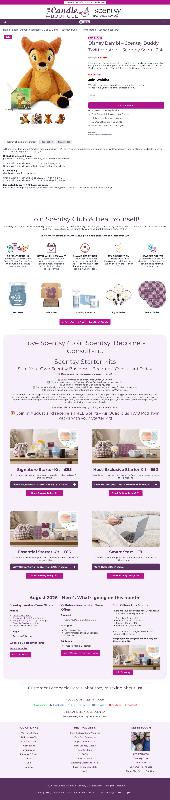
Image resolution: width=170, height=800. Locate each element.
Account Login (107, 792)
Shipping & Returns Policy (85, 762)
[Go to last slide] (7, 73)
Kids (29, 758)
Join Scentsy (122, 672)
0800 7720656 (141, 754)
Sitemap (93, 792)
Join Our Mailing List (141, 767)
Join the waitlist (126, 105)
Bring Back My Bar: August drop (30, 620)
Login (85, 771)
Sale (29, 762)
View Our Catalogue (85, 737)
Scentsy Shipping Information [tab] (21, 142)
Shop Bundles (20, 654)
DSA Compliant (125, 792)
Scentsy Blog (141, 758)
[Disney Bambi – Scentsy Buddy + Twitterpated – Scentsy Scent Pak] (42, 73)
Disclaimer (58, 792)
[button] (25, 118)
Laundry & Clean (29, 754)
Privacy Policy (44, 792)
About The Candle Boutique (141, 771)
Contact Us (141, 762)
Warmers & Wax (29, 733)
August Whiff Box (22, 615)
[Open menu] (164, 22)
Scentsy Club (85, 750)
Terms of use (80, 792)
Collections (29, 745)
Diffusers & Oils (29, 737)
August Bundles (18, 648)
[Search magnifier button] (5, 22)
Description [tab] (47, 142)
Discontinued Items (104, 135)
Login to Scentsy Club (85, 767)
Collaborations (29, 741)
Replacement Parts (84, 741)
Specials (29, 767)
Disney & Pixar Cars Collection (80, 620)
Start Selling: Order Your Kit (85, 733)
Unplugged (29, 750)
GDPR (69, 792)
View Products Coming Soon (81, 653)
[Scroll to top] (162, 769)
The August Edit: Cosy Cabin (28, 618)
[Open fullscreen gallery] (79, 110)
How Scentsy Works (85, 745)
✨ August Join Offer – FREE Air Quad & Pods (85, 2)
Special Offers (85, 758)
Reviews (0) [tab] (64, 142)
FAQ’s (85, 754)
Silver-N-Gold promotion (26, 623)
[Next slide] (77, 73)
